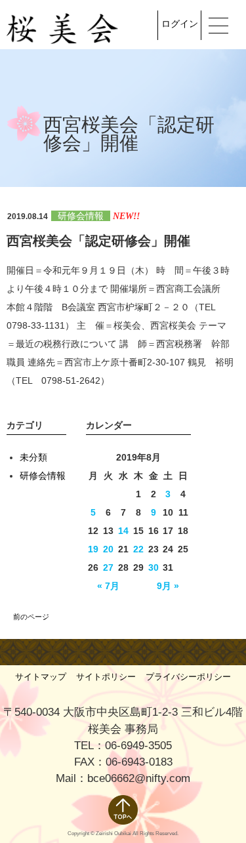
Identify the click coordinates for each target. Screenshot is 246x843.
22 (138, 549)
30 (153, 567)
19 (93, 549)
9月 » (168, 586)
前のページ (31, 617)
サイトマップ (40, 677)
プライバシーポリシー (188, 677)
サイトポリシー (106, 677)
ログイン (179, 23)
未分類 (33, 457)
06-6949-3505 (138, 745)
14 (123, 530)
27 (108, 567)
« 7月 (108, 586)
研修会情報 (81, 216)
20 (108, 549)
